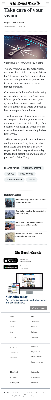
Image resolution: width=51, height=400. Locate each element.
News (12, 316)
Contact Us (14, 352)
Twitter (14, 377)
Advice (32, 179)
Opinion (13, 337)
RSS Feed (36, 377)
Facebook (14, 372)
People (10, 174)
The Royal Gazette (32, 168)
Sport (12, 326)
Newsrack (34, 337)
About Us (13, 347)
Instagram (15, 382)
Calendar (34, 332)
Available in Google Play (24, 267)
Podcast (35, 382)
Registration (35, 351)
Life (11, 332)
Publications (26, 174)
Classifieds (35, 321)
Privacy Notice (36, 356)
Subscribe (13, 357)
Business (13, 321)
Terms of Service (37, 362)
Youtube (36, 372)
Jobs (32, 316)
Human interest (14, 179)
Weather (34, 326)
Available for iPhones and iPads (25, 260)
